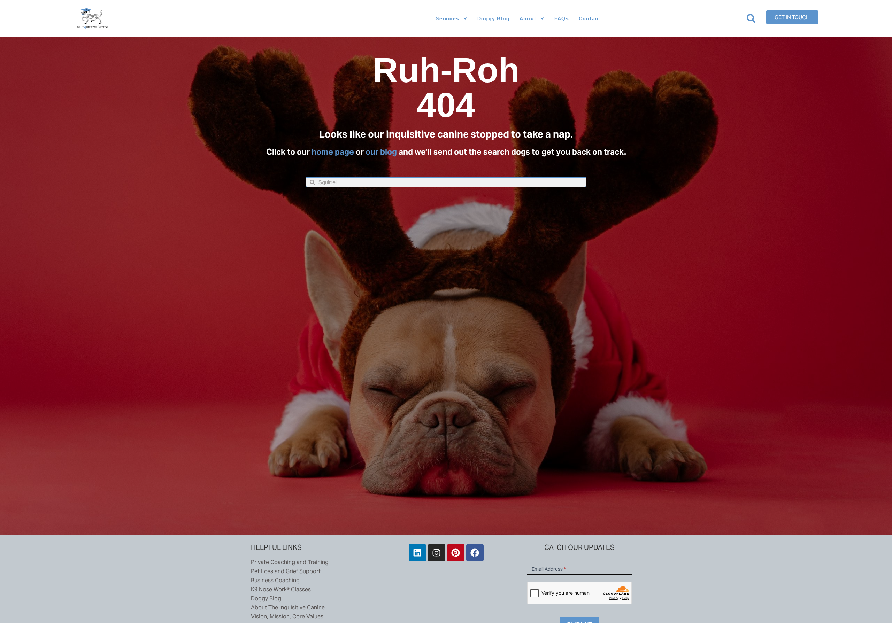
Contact (589, 18)
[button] (751, 18)
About (528, 18)
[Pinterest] (455, 552)
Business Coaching (275, 580)
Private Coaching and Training (290, 562)
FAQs (561, 18)
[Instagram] (436, 552)
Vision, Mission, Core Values (287, 616)
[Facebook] (475, 552)
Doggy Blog (493, 18)
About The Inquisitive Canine (288, 607)
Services (447, 18)
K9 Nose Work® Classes (281, 589)
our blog (381, 152)
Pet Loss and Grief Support (286, 571)
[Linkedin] (417, 552)
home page (333, 152)
